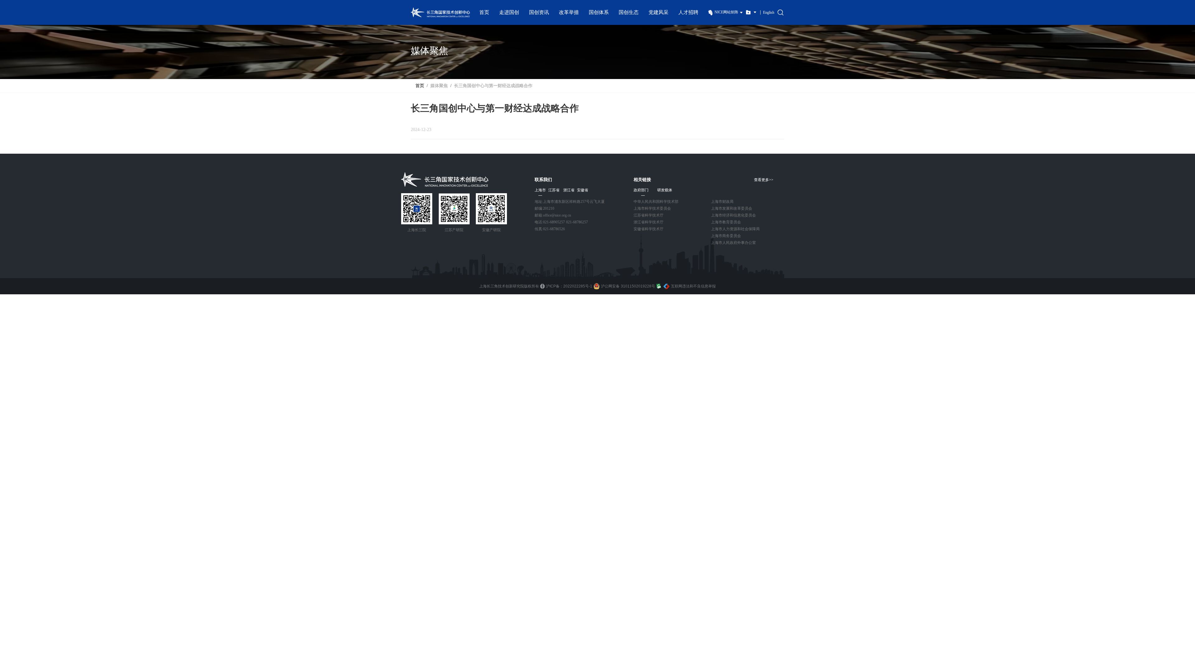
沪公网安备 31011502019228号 (628, 286)
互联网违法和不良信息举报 (693, 286)
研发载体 (664, 190)
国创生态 (629, 12)
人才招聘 (688, 12)
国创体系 (599, 12)
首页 (484, 12)
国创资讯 (539, 12)
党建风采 (658, 12)
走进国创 (509, 12)
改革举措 (569, 12)
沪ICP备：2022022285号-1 (569, 286)
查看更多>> (763, 180)
